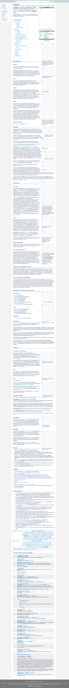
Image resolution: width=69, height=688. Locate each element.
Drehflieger (28, 176)
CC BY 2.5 (37, 595)
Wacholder (48, 533)
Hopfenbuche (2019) (29, 547)
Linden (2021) (40, 547)
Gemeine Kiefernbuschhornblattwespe (20, 318)
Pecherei (33, 374)
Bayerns (14, 214)
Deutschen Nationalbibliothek (36, 472)
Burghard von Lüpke (17, 455)
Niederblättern (28, 98)
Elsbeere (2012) (41, 545)
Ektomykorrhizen (37, 144)
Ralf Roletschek (25, 584)
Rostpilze (27, 332)
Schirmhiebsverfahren (33, 363)
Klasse (40, 32)
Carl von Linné (25, 419)
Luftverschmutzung (18, 132)
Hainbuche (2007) (42, 543)
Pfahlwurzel (16, 144)
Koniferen (45, 33)
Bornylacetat (41, 401)
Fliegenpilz (21, 145)
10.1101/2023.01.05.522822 (35, 515)
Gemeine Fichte (39, 537)
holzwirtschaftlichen (27, 14)
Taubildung (40, 129)
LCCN (30, 549)
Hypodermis (37, 136)
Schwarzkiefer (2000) (31, 542)
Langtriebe (37, 103)
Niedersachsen (21, 213)
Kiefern (45, 36)
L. (46, 41)
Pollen (32, 147)
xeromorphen (29, 96)
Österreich (41, 540)
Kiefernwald (28, 221)
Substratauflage (23, 74)
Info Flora (26, 477)
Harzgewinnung (29, 374)
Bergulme (42, 531)
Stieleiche (23, 531)
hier (7, 683)
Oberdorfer (20, 229)
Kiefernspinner (44, 301)
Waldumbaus (15, 209)
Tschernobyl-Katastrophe (36, 237)
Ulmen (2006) (36, 543)
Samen (15, 167)
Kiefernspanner (16, 298)
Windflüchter (38, 74)
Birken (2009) (23, 545)
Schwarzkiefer (49, 268)
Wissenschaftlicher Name (46, 39)
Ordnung (40, 33)
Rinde (42, 273)
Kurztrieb (19, 131)
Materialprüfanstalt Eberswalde (43, 589)
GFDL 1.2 (47, 584)
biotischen (19, 362)
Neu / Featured (4, 8)
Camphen (30, 406)
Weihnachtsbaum (31, 437)
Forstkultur (51, 205)
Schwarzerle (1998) (49, 541)
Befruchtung (21, 112)
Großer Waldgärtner (17, 310)
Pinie (22, 423)
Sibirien (34, 188)
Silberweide (30, 533)
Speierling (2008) (48, 543)
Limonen (44, 406)
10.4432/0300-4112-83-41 (43, 513)
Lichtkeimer (51, 178)
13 (35, 375)
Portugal (16, 343)
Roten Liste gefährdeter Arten (27, 485)
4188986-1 (25, 549)
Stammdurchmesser (25, 67)
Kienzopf (32, 335)
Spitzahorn (34, 532)
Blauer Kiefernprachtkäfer (18, 308)
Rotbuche (29, 531)
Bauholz (33, 386)
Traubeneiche (47, 536)
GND (23, 549)
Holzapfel (40, 536)
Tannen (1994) (24, 541)
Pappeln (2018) (48, 546)
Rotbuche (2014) (25, 546)
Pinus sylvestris (19, 566)
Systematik (47, 31)
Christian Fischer (25, 621)
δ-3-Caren (39, 406)
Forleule (15, 295)
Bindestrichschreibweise (28, 11)
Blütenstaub (15, 106)
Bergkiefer (19, 258)
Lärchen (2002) (43, 542)
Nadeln (20, 89)
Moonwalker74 (25, 576)
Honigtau (14, 411)
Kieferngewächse (47, 34)
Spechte (16, 178)
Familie (40, 34)
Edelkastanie (47, 537)
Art (39, 37)
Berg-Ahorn (40, 535)
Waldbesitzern (15, 206)
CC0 (28, 556)
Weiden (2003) (48, 542)
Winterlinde (32, 537)
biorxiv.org (46, 515)
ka (28, 641)
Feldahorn (25, 537)
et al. (28, 232)
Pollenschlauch (26, 160)
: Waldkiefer (18, 471)
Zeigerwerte (21, 232)
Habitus (43, 205)
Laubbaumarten (34, 355)
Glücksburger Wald (45, 426)
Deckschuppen (37, 156)
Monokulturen (34, 352)
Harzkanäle (31, 93)
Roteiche (43, 539)
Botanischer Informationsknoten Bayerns (41, 475)
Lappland (18, 189)
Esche (42, 533)
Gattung (40, 36)
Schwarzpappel (48, 534)
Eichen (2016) (37, 546)
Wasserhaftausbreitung (30, 178)
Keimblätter (24, 179)
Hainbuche (40, 532)
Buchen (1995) (29, 541)
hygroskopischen (31, 170)
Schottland (24, 191)
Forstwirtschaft (17, 382)
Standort (34, 70)
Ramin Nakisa (39, 569)
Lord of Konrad (25, 610)
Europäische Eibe (26, 532)
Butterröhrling (31, 145)
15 (35, 442)
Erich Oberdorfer (20, 496)
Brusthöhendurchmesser (26, 384)
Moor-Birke (29, 539)
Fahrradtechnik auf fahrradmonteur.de (37, 584)
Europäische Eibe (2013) (49, 545)
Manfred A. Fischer (17, 449)
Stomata (37, 95)
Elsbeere (24, 536)
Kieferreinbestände (25, 209)
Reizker (24, 145)
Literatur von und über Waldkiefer (19, 472)
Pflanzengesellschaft (45, 261)
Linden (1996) (35, 541)
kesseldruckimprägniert (17, 388)
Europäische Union (24, 340)
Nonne (15, 303)
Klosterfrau (16, 300)
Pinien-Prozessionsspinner (18, 304)
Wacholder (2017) (43, 546)
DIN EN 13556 (33, 391)
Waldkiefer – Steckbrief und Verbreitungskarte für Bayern (23, 475)
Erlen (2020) (35, 547)
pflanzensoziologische (36, 622)
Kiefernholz (20, 380)
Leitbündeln (30, 94)
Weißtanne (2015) (31, 546)
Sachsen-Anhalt (29, 212)
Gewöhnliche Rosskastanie (39, 534)
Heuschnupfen (19, 165)
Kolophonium (37, 373)
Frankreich (19, 191)
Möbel (24, 388)
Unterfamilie (41, 35)
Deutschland (16, 197)
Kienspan (31, 413)
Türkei (23, 190)
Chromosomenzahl (17, 123)
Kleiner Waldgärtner (17, 311)
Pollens (25, 106)
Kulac (24, 626)
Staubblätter (19, 150)
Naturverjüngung (44, 362)
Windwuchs (46, 65)
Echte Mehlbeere (36, 539)
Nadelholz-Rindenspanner (18, 302)
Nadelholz (14, 361)
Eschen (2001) (37, 542)
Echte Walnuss (32, 535)
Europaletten (39, 343)
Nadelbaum (32, 66)
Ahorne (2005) (31, 543)
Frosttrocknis (15, 136)
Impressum (30, 686)
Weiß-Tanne (30, 534)
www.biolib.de (46, 670)
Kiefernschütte (16, 323)
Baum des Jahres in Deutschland (37, 530)
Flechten (43, 258)
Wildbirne (24, 533)
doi (16, 510)
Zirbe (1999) (25, 542)
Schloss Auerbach (45, 449)
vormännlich (37, 148)
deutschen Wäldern (28, 207)
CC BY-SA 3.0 (31, 560)
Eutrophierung (50, 262)
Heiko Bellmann (17, 464)
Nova (31, 595)
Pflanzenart (15, 9)
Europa (27, 188)
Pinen (17, 401)
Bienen (14, 155)
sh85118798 (33, 549)
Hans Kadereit (25, 641)
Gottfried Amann (17, 459)
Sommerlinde (36, 531)
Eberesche (47, 532)
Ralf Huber (24, 580)
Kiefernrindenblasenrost (18, 332)
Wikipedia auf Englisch (48, 569)
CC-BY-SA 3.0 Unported (40, 681)
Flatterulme (23, 538)
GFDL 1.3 (33, 641)
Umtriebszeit (15, 383)
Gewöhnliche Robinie (31, 538)
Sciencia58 (24, 591)
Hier (11, 683)
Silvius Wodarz (16, 462)
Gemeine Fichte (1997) (41, 541)
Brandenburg (24, 212)
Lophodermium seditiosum (17, 325)
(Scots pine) (36, 597)
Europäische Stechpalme (41, 538)
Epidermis (31, 136)
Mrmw (24, 556)
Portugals (17, 190)
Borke (15, 80)
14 (17, 425)
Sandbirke (36, 533)
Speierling (48, 531)
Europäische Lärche (32, 536)
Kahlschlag (16, 358)
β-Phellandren (35, 406)
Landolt (26, 232)
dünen (30, 202)
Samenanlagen (35, 157)
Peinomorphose (16, 139)
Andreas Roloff (16, 460)
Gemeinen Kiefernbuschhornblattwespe (46, 322)
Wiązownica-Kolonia (30, 618)
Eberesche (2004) (25, 543)
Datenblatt (29, 500)
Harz (20, 371)
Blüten (19, 103)
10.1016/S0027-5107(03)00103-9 (22, 510)
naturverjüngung (19, 366)
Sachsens (36, 213)
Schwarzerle (23, 534)
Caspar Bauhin (17, 421)
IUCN (34, 485)
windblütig (20, 147)
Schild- (32, 410)
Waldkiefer (16, 474)
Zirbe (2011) (36, 545)
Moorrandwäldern (37, 202)
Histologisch (21, 93)
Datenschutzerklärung (37, 686)
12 (19, 330)
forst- (21, 14)
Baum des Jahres (27, 442)
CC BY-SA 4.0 (31, 580)
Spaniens (36, 189)
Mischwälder (21, 210)
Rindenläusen (37, 410)
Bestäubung (15, 112)
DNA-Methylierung (25, 238)
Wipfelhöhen (15, 67)
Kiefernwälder (20, 16)
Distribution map (20, 597)
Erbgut (15, 238)
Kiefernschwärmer (17, 297)
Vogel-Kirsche (46, 535)
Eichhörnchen (21, 178)
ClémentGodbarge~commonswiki (22, 564)
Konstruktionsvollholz (18, 387)
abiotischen (25, 362)
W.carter (24, 673)
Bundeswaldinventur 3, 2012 (21, 503)
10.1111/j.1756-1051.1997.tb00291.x (23, 518)
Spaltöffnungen (26, 137)
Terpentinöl (32, 373)
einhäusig (32, 148)
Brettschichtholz (25, 387)
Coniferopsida (46, 32)
